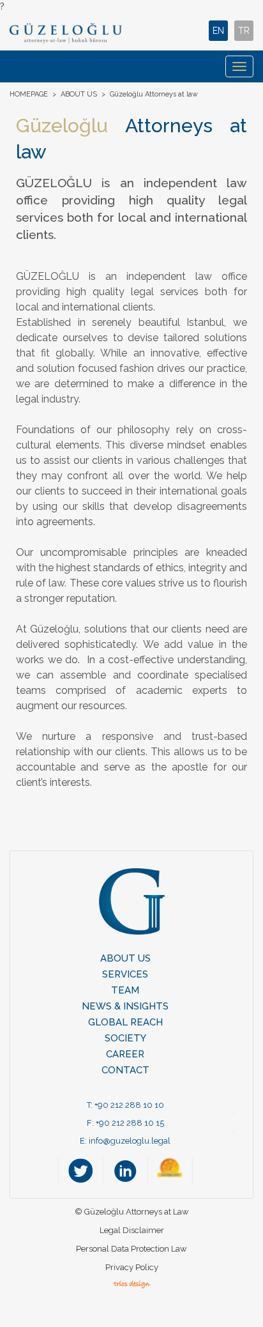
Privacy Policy (131, 1267)
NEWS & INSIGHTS (125, 1006)
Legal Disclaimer (132, 1230)
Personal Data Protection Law (131, 1249)
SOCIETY (125, 1038)
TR (244, 31)
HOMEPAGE (29, 94)
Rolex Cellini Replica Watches (100, 1320)
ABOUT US (79, 94)
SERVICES (125, 974)
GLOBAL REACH (125, 1022)
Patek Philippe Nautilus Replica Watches (82, 1295)
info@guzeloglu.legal (129, 1141)
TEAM (125, 990)
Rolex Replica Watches (85, 1308)
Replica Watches (198, 1320)
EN (218, 31)
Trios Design (132, 1284)
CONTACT (125, 1070)
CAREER (125, 1054)
